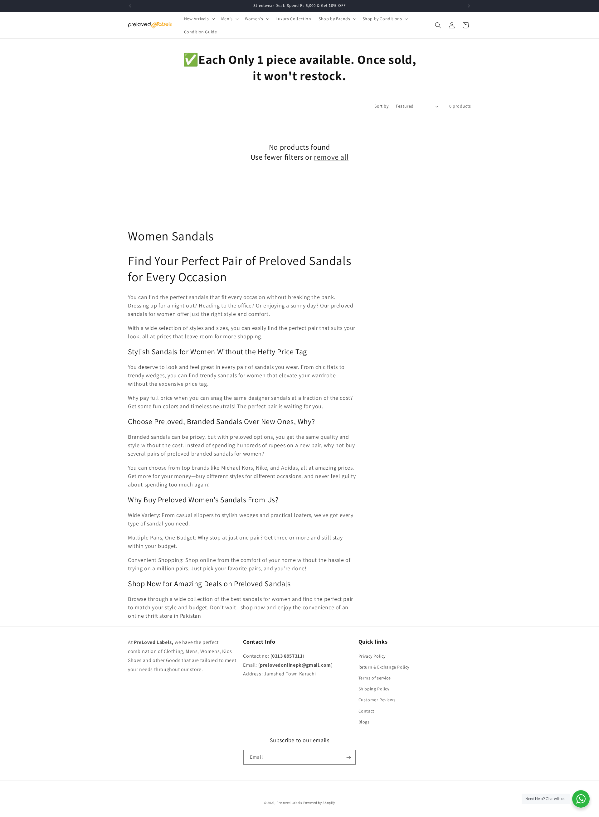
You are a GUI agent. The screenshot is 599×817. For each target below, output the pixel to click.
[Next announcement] (469, 6)
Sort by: (381, 106)
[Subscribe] (348, 757)
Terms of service (374, 677)
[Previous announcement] (130, 6)
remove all (331, 157)
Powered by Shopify (319, 802)
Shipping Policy (373, 688)
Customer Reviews (377, 700)
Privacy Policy (372, 656)
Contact (366, 710)
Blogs (364, 721)
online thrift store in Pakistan (164, 615)
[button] (198, 18)
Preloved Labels (289, 802)
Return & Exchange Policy (383, 667)
